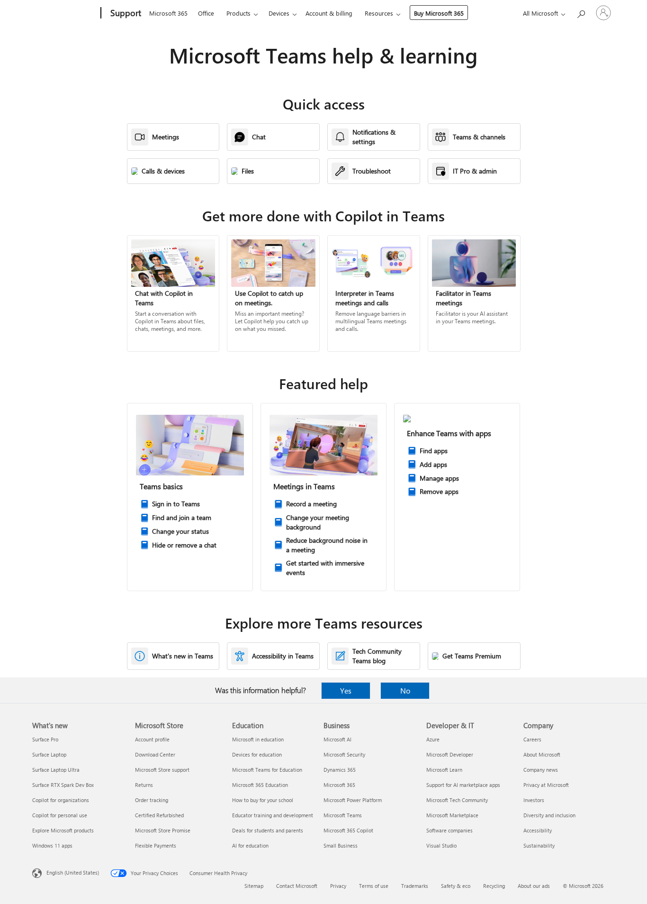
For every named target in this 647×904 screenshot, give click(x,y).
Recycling (494, 885)
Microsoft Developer (449, 754)
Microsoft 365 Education (260, 784)
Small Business (341, 845)
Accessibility (537, 830)
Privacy (338, 885)
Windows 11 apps (52, 845)
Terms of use (373, 885)
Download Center (155, 754)
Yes (345, 690)
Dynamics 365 (340, 769)
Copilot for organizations (60, 800)
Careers (532, 739)
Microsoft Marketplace (452, 815)
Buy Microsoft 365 (439, 13)
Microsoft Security (344, 754)
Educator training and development (272, 815)
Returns (144, 784)
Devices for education (257, 754)
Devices (279, 13)
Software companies (449, 830)
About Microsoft (541, 754)
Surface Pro (45, 739)
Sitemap (253, 885)
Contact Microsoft (296, 885)
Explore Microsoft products (63, 830)
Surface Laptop (49, 754)
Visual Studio (441, 845)
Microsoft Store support (162, 769)
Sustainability (539, 845)
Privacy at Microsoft (546, 784)
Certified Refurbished (159, 815)
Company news (540, 769)
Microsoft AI (337, 739)
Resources (379, 13)
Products (238, 13)
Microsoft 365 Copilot (348, 830)
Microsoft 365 (168, 13)
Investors (533, 800)
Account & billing (329, 13)
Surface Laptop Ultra (56, 769)
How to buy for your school (262, 800)
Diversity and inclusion (549, 815)
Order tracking (151, 800)
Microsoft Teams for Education (267, 769)
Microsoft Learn (444, 769)
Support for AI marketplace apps (463, 784)
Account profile (152, 739)
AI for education (250, 845)
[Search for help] (580, 12)
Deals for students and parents (267, 830)
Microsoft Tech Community (457, 800)
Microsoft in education (258, 739)
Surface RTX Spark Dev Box (63, 784)
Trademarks (414, 885)
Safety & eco (455, 885)
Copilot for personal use (59, 815)
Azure (433, 739)
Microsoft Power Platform (353, 800)
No (405, 690)
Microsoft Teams (343, 815)
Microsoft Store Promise (162, 830)
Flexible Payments (155, 845)
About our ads (534, 885)
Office (206, 13)
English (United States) (72, 872)
